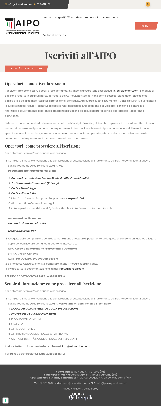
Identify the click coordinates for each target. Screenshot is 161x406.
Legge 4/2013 (62, 17)
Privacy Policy (71, 388)
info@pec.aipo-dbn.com (112, 383)
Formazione (110, 17)
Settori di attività (53, 35)
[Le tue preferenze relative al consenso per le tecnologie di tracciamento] (5, 400)
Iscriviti (146, 26)
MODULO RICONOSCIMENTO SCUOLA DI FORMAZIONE (44, 308)
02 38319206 (43, 4)
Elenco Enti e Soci (87, 17)
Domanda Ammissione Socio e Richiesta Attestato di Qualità (50, 178)
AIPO (45, 17)
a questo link (76, 198)
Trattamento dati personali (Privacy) (35, 183)
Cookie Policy (90, 388)
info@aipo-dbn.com (20, 4)
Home (14, 68)
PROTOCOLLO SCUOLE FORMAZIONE (33, 313)
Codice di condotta (23, 193)
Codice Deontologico (24, 188)
